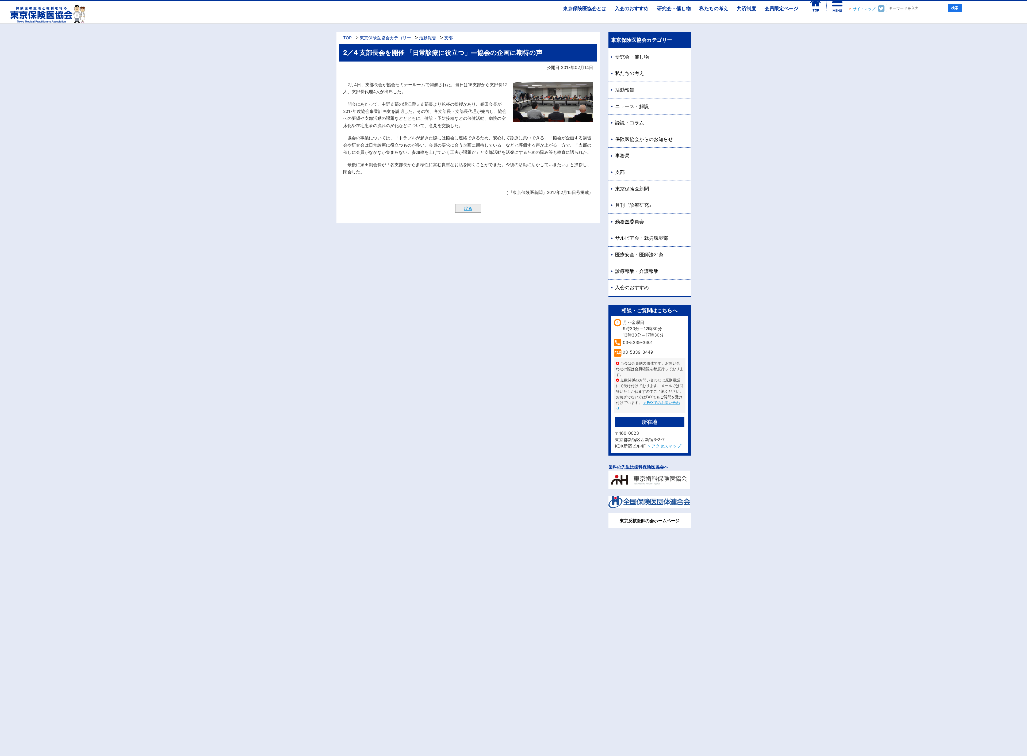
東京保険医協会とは (584, 8)
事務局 (622, 155)
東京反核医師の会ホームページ (650, 520)
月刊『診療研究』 (634, 205)
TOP (347, 37)
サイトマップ (864, 9)
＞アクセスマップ (664, 446)
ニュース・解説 (632, 106)
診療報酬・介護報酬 (636, 271)
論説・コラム (629, 122)
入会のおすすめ (632, 8)
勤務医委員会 (629, 221)
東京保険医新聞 (632, 189)
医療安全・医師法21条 (639, 254)
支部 (448, 37)
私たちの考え (713, 8)
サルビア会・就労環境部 (641, 238)
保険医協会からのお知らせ (644, 139)
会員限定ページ (781, 8)
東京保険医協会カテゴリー (385, 37)
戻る (468, 208)
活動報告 (427, 37)
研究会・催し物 (674, 8)
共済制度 (746, 8)
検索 (954, 8)
